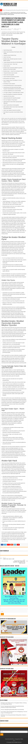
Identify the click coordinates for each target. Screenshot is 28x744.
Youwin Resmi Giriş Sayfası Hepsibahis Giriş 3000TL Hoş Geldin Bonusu (19, 561)
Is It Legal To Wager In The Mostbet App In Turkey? (13, 92)
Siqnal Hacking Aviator (7, 50)
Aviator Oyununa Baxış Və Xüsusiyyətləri (11, 105)
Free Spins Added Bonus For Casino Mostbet (12, 90)
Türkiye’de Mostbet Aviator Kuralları (10, 72)
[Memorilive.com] (14, 3)
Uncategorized (6, 12)
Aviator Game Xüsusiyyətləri (8, 74)
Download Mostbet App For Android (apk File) (12, 85)
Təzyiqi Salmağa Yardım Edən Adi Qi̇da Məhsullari (13, 62)
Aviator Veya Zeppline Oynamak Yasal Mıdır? (12, 110)
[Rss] (13, 740)
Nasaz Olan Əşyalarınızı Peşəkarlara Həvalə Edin (12, 94)
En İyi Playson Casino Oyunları (9, 83)
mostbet (14, 249)
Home (1, 12)
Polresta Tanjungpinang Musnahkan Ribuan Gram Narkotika (14, 10)
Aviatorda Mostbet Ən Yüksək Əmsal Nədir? (11, 98)
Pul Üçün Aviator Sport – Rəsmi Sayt (10, 64)
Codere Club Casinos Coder (8, 558)
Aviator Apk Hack (6, 65)
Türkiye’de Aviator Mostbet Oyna (9, 55)
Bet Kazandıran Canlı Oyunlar (9, 78)
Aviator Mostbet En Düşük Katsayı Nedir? (11, 76)
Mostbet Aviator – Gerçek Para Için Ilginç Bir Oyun (13, 71)
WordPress (12, 739)
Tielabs (21, 739)
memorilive (5, 28)
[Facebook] (14, 740)
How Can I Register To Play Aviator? (10, 99)
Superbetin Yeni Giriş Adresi (8, 96)
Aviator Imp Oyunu (7, 57)
